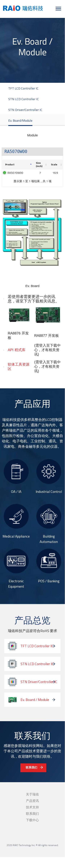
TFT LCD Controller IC (23, 88)
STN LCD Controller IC (23, 99)
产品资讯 (32, 800)
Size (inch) (39, 164)
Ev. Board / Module (35, 699)
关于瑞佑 (32, 794)
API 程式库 (16, 350)
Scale (54, 164)
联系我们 (31, 767)
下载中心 (32, 820)
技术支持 (32, 807)
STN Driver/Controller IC (25, 109)
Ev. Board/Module (20, 120)
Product (9, 164)
